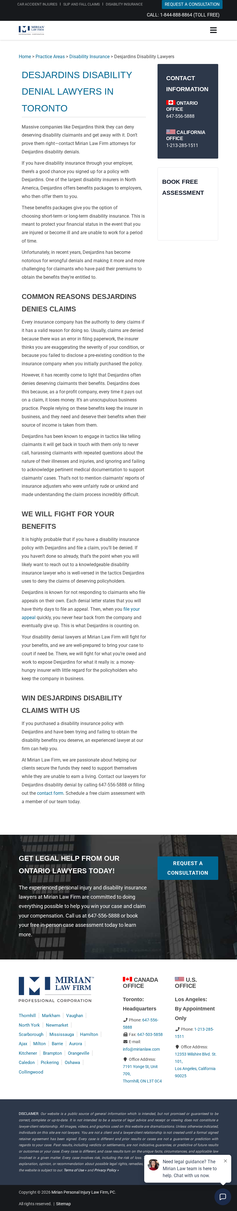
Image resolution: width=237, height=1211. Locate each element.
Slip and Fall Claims (81, 4)
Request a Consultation (187, 868)
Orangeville (78, 1053)
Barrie (57, 1043)
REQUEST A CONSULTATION (192, 4)
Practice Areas (50, 56)
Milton (39, 1043)
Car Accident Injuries (37, 4)
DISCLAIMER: (29, 1114)
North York (29, 1025)
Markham (51, 1015)
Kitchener (28, 1053)
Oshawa (72, 1062)
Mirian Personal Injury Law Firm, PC (83, 1192)
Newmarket (57, 1025)
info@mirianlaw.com (141, 1049)
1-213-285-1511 (182, 145)
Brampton (52, 1053)
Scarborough (31, 1034)
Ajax (23, 1043)
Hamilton (89, 1034)
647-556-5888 (180, 116)
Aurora (75, 1043)
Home (25, 56)
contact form (50, 793)
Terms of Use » (75, 1170)
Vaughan (74, 1015)
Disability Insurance (124, 4)
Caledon (27, 1062)
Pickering (50, 1062)
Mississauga (61, 1034)
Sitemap (63, 1203)
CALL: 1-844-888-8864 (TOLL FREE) (183, 15)
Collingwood (31, 1072)
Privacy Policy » (106, 1170)
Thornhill (27, 1015)
